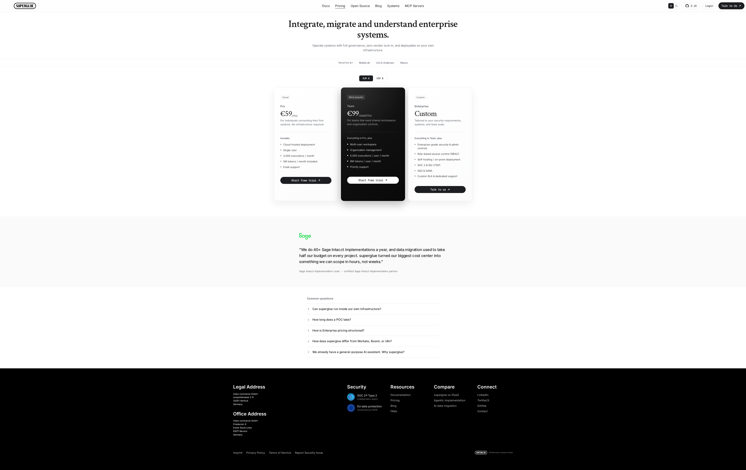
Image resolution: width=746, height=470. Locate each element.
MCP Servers (414, 6)
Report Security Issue (309, 452)
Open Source (360, 6)
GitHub (481, 405)
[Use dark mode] (676, 6)
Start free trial (303, 180)
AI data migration (445, 405)
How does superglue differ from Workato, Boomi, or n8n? (352, 341)
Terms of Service (280, 452)
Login (709, 6)
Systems (393, 6)
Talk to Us (729, 6)
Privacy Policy (255, 452)
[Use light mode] (671, 6)
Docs (326, 6)
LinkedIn (482, 394)
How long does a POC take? (331, 319)
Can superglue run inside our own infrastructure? (346, 309)
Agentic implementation (449, 400)
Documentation (400, 394)
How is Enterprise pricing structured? (338, 330)
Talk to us (438, 189)
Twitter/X (483, 400)
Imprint (237, 452)
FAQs (393, 411)
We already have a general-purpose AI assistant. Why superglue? (358, 352)
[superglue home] (481, 452)
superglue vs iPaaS (446, 394)
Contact (482, 411)
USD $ (379, 78)
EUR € (366, 78)
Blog (378, 6)
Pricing (340, 6)
